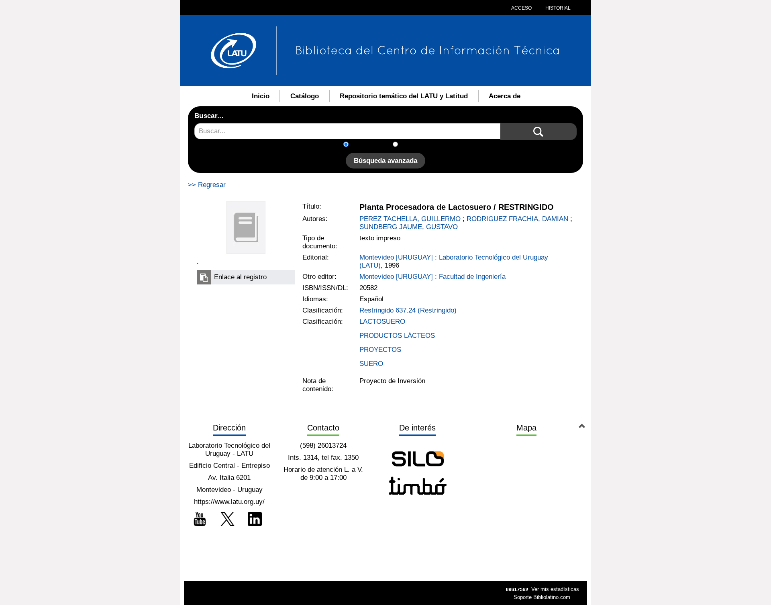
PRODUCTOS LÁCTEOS (397, 335)
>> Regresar (207, 185)
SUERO (371, 363)
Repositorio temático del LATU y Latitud (404, 96)
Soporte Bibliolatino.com (542, 597)
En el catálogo (373, 145)
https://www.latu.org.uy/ (229, 502)
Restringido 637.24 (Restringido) (408, 310)
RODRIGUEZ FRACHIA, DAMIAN (517, 219)
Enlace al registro (240, 277)
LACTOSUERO (382, 321)
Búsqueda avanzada (385, 160)
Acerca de (504, 96)
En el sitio (417, 145)
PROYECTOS (380, 349)
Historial (557, 8)
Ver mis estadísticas (555, 589)
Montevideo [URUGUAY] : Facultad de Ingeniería (432, 276)
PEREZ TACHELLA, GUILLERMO (410, 219)
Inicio (260, 96)
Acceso (521, 8)
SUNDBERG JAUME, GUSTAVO (408, 227)
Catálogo (304, 96)
